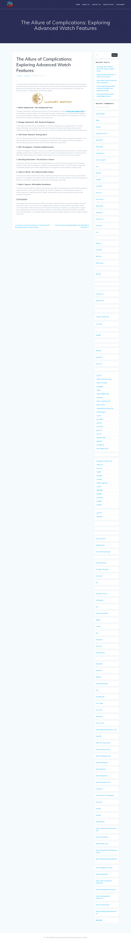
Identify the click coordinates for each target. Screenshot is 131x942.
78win (98, 390)
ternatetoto (100, 445)
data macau (99, 263)
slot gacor (99, 357)
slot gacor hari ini (101, 133)
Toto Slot (99, 324)
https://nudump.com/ (104, 401)
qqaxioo (98, 243)
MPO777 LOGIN (102, 383)
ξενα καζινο (100, 199)
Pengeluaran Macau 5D (104, 461)
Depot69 (99, 517)
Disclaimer (120, 4)
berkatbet (99, 664)
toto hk (99, 434)
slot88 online (100, 545)
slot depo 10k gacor (102, 569)
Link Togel (99, 703)
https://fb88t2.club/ (103, 394)
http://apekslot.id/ (102, 448)
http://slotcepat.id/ (102, 763)
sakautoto (99, 640)
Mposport (99, 716)
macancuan (99, 294)
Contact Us (96, 4)
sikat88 (98, 180)
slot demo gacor (101, 563)
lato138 (99, 423)
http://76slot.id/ (101, 769)
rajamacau (99, 212)
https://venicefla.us (102, 837)
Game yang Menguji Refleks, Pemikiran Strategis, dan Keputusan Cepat (106, 88)
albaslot (98, 677)
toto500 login (101, 412)
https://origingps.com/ (103, 756)
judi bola (99, 364)
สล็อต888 (99, 490)
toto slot (99, 193)
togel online (100, 300)
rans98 (98, 626)
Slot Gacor (100, 497)
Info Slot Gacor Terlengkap (105, 795)
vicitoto (99, 487)
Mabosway (99, 147)
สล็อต (97, 120)
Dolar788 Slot (100, 653)
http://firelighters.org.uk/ (104, 868)
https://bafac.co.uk (102, 844)
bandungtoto (100, 822)
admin (20, 76)
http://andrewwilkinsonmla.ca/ (106, 890)
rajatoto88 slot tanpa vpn (105, 408)
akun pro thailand (102, 613)
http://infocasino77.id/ (103, 782)
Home (78, 4)
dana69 (98, 173)
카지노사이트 (100, 723)
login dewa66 (100, 114)
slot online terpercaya (103, 552)
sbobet (98, 127)
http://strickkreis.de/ (102, 905)
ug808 (98, 620)
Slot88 (99, 472)
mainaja (99, 479)
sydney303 (99, 140)
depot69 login (101, 438)
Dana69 (99, 505)
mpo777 (99, 513)
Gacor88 (98, 736)
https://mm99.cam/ (103, 317)
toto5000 (99, 186)
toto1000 (99, 226)
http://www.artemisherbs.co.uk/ (106, 730)
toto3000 (99, 250)
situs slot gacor (101, 160)
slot (97, 166)
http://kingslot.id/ (101, 776)
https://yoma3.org (102, 684)
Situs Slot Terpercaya (103, 743)
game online (101, 405)
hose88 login (100, 697)
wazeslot (99, 670)
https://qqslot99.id (102, 874)
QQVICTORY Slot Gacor (104, 379)
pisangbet (100, 386)
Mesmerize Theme (81, 937)
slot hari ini (99, 219)
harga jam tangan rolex (75, 111)
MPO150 (99, 256)
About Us (85, 4)
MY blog (27, 76)
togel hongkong (102, 483)
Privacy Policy (108, 4)
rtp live (99, 416)
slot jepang (99, 600)
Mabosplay (99, 206)
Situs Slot (99, 646)
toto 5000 (100, 419)
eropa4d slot (100, 153)
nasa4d (98, 809)
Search (114, 55)
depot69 (98, 351)
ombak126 (99, 789)
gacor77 (99, 430)
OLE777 (99, 376)
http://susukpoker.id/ (103, 749)
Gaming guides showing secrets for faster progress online (106, 69)
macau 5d (100, 465)
